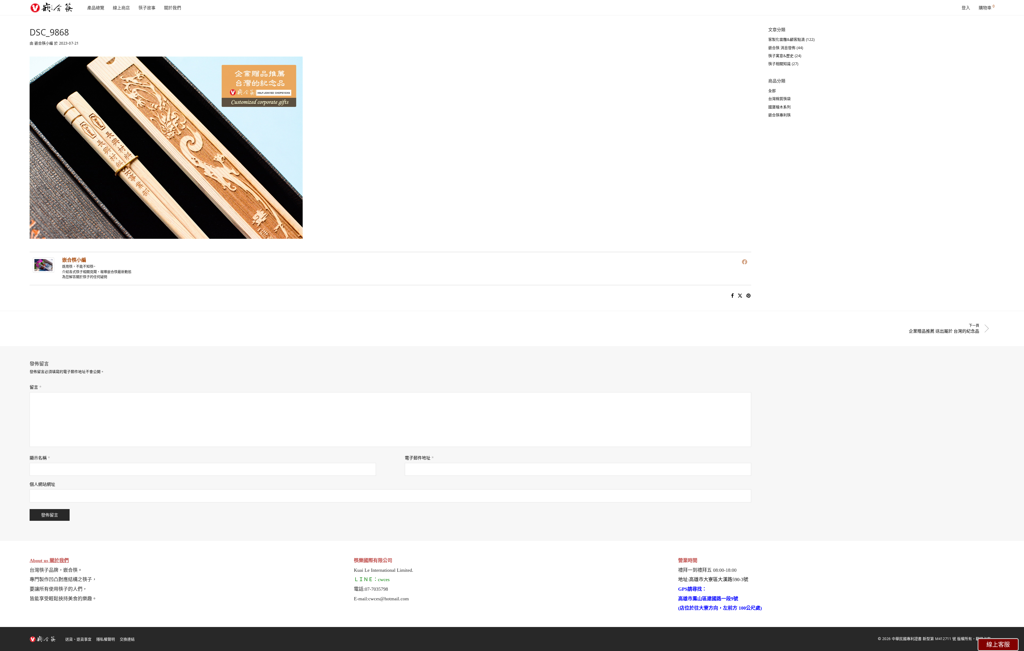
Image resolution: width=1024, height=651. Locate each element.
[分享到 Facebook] (732, 295)
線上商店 (121, 8)
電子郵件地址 (419, 458)
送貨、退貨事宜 (78, 639)
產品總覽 (95, 8)
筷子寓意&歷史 (781, 55)
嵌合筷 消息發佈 (781, 47)
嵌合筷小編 (43, 43)
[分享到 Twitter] (740, 295)
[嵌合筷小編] (43, 268)
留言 (36, 387)
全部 (772, 90)
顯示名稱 (40, 458)
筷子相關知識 (779, 63)
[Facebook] (744, 262)
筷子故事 (146, 8)
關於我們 (172, 8)
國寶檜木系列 (779, 106)
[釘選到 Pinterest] (748, 295)
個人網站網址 (42, 484)
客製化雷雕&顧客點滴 (786, 39)
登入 (966, 8)
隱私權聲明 (105, 639)
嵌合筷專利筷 (779, 114)
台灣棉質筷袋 (779, 98)
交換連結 (127, 639)
